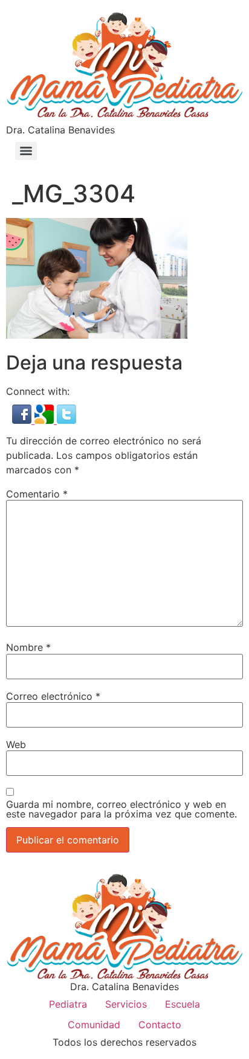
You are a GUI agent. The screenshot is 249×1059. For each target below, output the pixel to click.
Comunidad (94, 1025)
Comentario (37, 494)
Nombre (28, 647)
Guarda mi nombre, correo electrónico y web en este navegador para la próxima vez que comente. (121, 809)
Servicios (126, 1004)
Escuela (182, 1004)
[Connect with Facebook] (23, 420)
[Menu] (26, 151)
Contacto (159, 1025)
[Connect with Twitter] (66, 420)
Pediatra (68, 1004)
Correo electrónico (53, 696)
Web (16, 744)
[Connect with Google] (45, 420)
